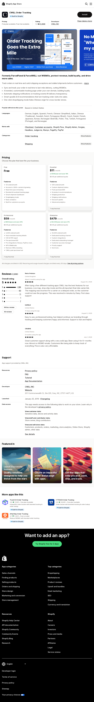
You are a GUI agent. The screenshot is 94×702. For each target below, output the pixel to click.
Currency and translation (59, 605)
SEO (49, 596)
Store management (10, 600)
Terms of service (9, 677)
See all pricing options (75, 263)
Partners (51, 638)
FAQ (26, 374)
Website (28, 390)
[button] (24, 505)
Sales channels (8, 573)
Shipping (29, 144)
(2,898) (42, 24)
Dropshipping (53, 573)
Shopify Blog (7, 638)
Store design (7, 591)
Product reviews (55, 582)
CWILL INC (55, 24)
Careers (51, 625)
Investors (52, 629)
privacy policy (45, 407)
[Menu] (91, 4)
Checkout (29, 127)
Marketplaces (54, 578)
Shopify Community (10, 629)
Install (84, 14)
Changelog (45, 399)
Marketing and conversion (13, 596)
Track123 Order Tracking (19, 500)
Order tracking (31, 136)
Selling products (9, 582)
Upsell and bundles (56, 586)
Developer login (9, 671)
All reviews (8, 312)
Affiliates (52, 643)
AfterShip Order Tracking (19, 514)
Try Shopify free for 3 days (47, 544)
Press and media (55, 634)
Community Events (10, 634)
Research (6, 643)
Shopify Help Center (11, 620)
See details (30, 434)
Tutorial (28, 378)
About (50, 620)
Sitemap (5, 689)
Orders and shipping (11, 586)
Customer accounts (43, 127)
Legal (50, 647)
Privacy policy (31, 371)
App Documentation (33, 381)
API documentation (10, 625)
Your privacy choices (11, 695)
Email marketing (55, 591)
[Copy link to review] (36, 274)
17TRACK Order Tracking (65, 500)
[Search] (86, 4)
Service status (54, 652)
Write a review (9, 307)
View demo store (84, 21)
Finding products (9, 578)
